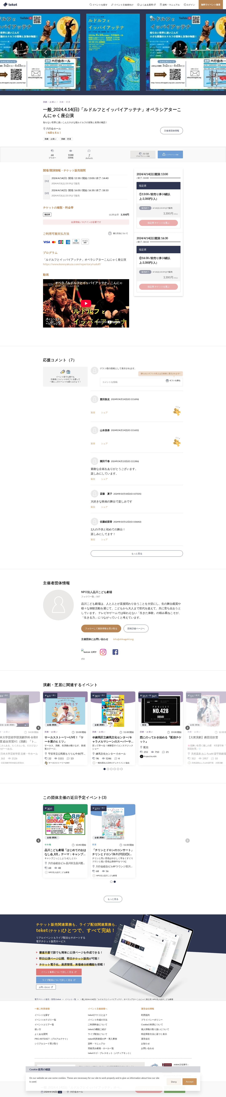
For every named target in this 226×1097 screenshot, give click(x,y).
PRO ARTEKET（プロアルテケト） (52, 1038)
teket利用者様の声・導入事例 (102, 1038)
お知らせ (145, 1043)
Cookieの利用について (152, 1024)
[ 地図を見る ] (53, 132)
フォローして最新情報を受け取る (101, 628)
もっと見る (136, 553)
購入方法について (120, 233)
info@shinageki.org (123, 639)
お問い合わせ (147, 1048)
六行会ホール (76, 1091)
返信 (93, 412)
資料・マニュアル (96, 1043)
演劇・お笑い (49, 102)
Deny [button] (174, 1082)
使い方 (38, 1029)
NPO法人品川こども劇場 (96, 592)
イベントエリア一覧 (44, 1024)
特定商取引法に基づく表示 (154, 1034)
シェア (104, 412)
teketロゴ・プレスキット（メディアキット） (110, 1053)
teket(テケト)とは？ (97, 1015)
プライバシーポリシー (152, 1019)
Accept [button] (189, 1081)
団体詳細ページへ (136, 628)
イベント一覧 (70, 999)
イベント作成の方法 (97, 1019)
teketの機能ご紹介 (97, 1029)
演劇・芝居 (65, 102)
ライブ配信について (97, 1034)
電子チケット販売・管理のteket (48, 999)
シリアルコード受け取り (46, 1043)
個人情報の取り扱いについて (155, 1029)
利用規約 (145, 1015)
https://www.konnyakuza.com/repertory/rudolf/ (72, 264)
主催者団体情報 (171, 130)
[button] (104, 769)
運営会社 (145, 1038)
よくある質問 (41, 1034)
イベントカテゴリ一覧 (45, 1019)
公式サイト (89, 653)
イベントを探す (42, 1015)
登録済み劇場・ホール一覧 (101, 1048)
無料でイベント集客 (210, 4)
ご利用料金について (97, 1024)
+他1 (60, 1092)
